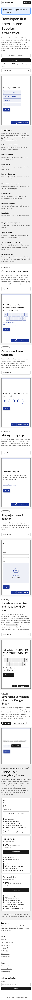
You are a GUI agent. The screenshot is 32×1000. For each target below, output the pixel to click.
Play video (7, 723)
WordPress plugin (7, 942)
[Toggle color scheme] (20, 2)
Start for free (16, 60)
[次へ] (15, 686)
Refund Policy (5, 972)
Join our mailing (16, 471)
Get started (16, 852)
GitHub (3, 948)
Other (6, 104)
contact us (15, 917)
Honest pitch (5, 957)
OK (6, 110)
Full (10, 544)
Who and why (5, 954)
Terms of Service (6, 969)
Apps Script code (18, 723)
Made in (23, 122)
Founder (7, 100)
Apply (6, 587)
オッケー (7, 675)
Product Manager (10, 92)
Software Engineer (10, 96)
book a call (24, 917)
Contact (4, 939)
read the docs (10, 140)
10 (24, 319)
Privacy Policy (5, 966)
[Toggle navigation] (2, 2)
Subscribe (16, 989)
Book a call (4, 945)
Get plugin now (8, 12)
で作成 (23, 686)
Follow (3, 951)
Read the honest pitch (19, 792)
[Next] (15, 122)
